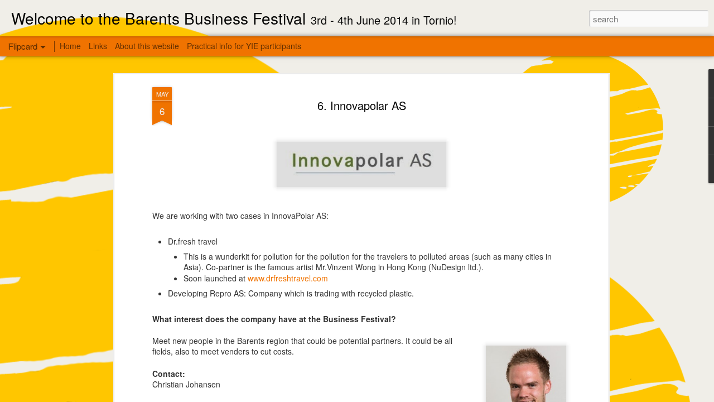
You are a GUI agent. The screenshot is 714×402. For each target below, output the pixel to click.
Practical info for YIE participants (244, 45)
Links (98, 45)
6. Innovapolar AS (361, 105)
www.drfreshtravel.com (288, 278)
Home (70, 45)
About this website (147, 45)
